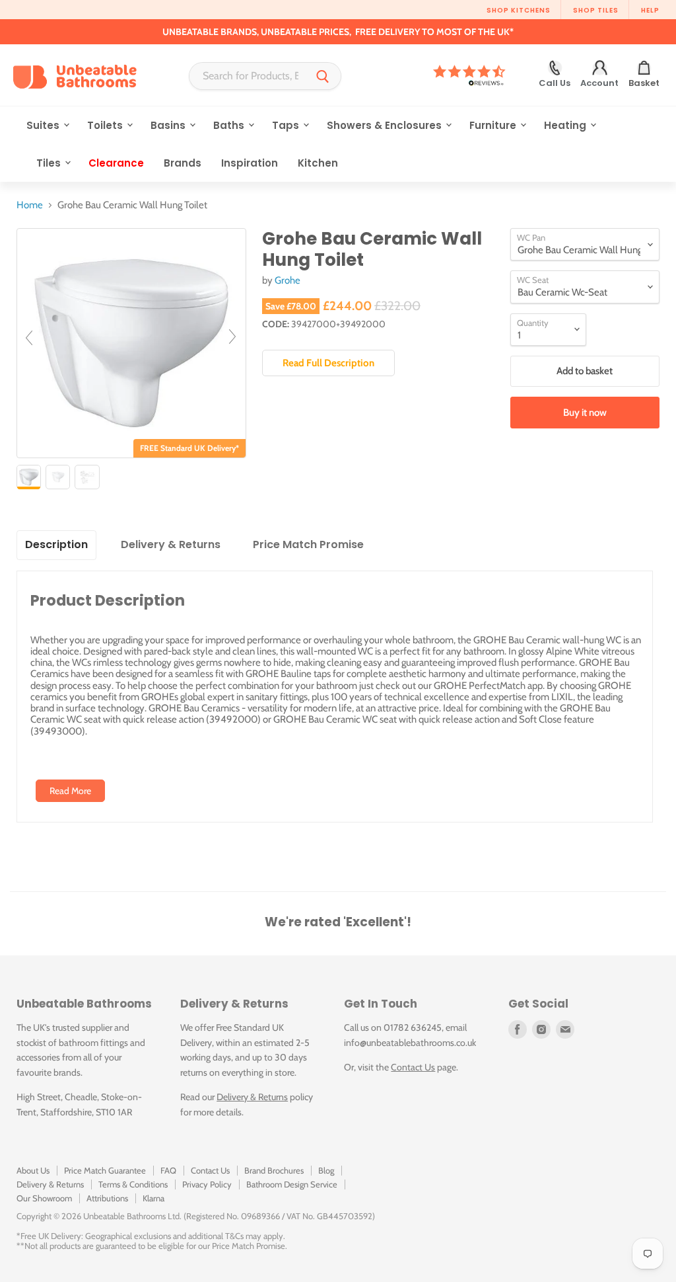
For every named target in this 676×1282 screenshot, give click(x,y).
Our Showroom (44, 1198)
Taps (287, 125)
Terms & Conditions (133, 1184)
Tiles (49, 163)
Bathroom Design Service (291, 1184)
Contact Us (413, 1067)
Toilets (106, 125)
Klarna (153, 1198)
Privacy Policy (207, 1184)
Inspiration (249, 163)
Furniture (494, 125)
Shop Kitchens (519, 10)
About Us (33, 1170)
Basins (169, 125)
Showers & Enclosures (385, 125)
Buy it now (585, 413)
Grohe (287, 280)
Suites (44, 125)
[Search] (323, 76)
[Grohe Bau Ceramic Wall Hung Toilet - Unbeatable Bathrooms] (29, 477)
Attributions (107, 1198)
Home (30, 205)
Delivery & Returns (252, 1097)
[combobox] (247, 76)
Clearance (116, 163)
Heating (566, 125)
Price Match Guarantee (105, 1170)
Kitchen (318, 163)
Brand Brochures (274, 1170)
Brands (182, 163)
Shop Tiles (596, 10)
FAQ (168, 1170)
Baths (230, 125)
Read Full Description (328, 363)
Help (650, 10)
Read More (70, 791)
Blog (326, 1170)
